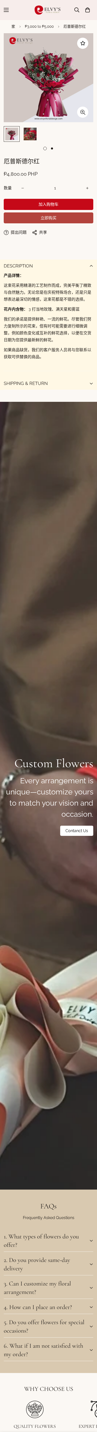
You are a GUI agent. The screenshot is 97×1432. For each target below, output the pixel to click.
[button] (87, 10)
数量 (8, 188)
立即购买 (48, 218)
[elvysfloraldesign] (48, 10)
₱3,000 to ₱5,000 (39, 26)
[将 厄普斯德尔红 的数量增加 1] (87, 188)
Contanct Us (76, 830)
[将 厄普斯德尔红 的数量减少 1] (22, 188)
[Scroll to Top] (88, 1406)
